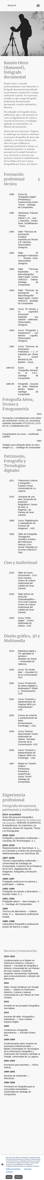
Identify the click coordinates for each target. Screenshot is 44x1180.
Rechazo (19, 1177)
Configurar (9, 1172)
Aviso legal (27, 1169)
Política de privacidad (13, 1169)
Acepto (9, 1177)
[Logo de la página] (12, 8)
